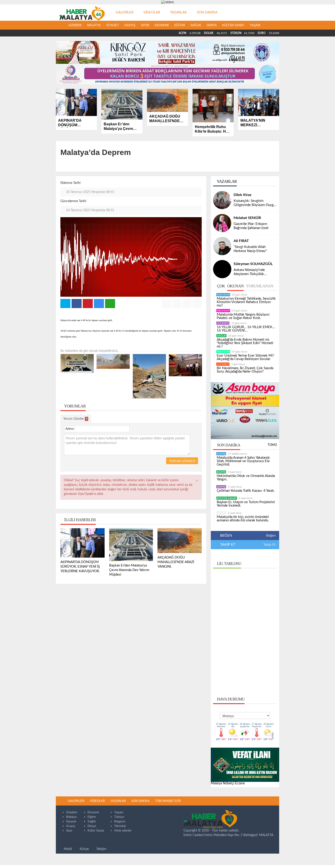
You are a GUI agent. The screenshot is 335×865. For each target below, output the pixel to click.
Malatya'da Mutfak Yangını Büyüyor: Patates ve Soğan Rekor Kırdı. (243, 316)
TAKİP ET (227, 544)
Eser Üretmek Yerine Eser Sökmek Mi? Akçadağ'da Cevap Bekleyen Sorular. (245, 357)
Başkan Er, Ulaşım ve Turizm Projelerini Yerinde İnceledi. (246, 503)
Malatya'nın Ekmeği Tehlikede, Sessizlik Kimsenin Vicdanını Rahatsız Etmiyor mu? (246, 302)
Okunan (235, 286)
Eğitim (179, 25)
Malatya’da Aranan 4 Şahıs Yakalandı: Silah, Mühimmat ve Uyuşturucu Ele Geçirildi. (243, 461)
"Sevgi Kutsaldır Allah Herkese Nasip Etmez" (250, 249)
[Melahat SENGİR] (222, 223)
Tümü (272, 445)
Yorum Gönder (75, 418)
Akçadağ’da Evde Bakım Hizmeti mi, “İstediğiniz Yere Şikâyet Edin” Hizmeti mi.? (245, 343)
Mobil (67, 849)
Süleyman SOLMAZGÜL (253, 264)
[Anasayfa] (61, 25)
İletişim (101, 849)
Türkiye (119, 817)
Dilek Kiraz (242, 195)
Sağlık (195, 25)
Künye (84, 849)
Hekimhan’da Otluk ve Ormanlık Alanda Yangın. (246, 477)
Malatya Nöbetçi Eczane (228, 783)
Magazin (119, 821)
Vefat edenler (122, 830)
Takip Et (269, 544)
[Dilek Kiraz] (222, 200)
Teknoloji (120, 826)
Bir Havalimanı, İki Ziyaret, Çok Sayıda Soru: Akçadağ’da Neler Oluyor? (245, 369)
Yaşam (255, 25)
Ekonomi (162, 25)
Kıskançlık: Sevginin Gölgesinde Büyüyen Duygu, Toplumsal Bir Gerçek (255, 203)
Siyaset (112, 25)
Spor (145, 25)
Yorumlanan (259, 286)
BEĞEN (226, 535)
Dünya (212, 25)
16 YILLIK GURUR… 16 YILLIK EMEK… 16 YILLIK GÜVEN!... (246, 328)
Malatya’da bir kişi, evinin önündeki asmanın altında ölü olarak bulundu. (243, 518)
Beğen (271, 535)
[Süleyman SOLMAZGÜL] (222, 269)
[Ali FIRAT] (222, 246)
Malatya (94, 25)
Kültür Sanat (233, 25)
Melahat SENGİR (247, 218)
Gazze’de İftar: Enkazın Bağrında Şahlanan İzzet (251, 226)
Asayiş (129, 25)
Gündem (75, 25)
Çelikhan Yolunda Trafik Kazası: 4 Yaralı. (246, 490)
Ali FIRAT (241, 241)
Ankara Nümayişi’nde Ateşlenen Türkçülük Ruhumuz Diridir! (249, 272)
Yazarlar (226, 181)
